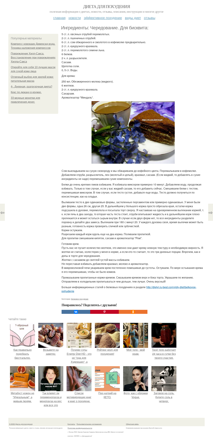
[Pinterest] (104, 312)
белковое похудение (79, 299)
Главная (59, 17)
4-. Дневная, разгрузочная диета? (31, 86)
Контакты (71, 424)
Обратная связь (132, 424)
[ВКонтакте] (76, 312)
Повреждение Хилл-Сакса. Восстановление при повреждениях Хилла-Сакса (33, 57)
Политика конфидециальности (80, 428)
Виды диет (133, 17)
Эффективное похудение (103, 17)
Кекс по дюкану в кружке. (26, 92)
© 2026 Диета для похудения (20, 424)
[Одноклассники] (133, 312)
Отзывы (149, 17)
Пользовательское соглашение (89, 424)
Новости (75, 17)
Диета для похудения (106, 6)
